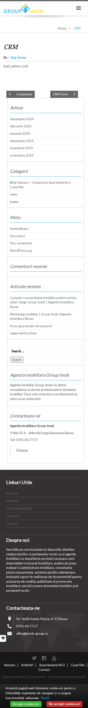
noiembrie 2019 (21, 148)
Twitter (34, 658)
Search (17, 360)
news (13, 194)
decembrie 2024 (22, 119)
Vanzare (12, 493)
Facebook (44, 658)
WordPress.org (21, 250)
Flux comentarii (21, 243)
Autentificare (19, 229)
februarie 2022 (21, 126)
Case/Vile (13, 516)
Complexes (24, 94)
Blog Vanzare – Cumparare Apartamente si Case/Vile (40, 184)
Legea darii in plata (23, 333)
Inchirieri (12, 501)
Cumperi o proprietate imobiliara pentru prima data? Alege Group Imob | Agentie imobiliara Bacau (43, 302)
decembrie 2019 (22, 141)
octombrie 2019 (21, 155)
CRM (11, 47)
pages (14, 202)
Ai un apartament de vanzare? (31, 326)
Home (62, 28)
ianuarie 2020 (20, 133)
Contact (12, 524)
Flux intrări (17, 236)
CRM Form (60, 94)
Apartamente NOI (19, 508)
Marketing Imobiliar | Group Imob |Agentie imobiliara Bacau (40, 316)
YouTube (53, 658)
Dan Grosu (18, 57)
